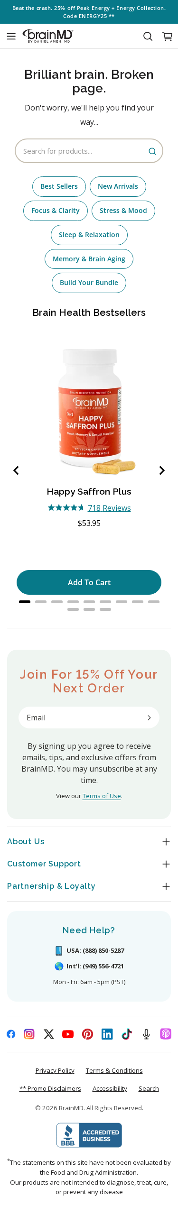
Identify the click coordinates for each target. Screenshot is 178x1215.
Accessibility (110, 1088)
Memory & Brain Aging (89, 258)
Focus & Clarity (55, 210)
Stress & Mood (123, 210)
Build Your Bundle (89, 282)
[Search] (147, 36)
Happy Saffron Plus (89, 491)
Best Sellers (59, 186)
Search (149, 1088)
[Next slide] (161, 470)
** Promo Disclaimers (50, 1088)
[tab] (24, 601)
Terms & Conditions (114, 1070)
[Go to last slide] (16, 470)
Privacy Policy (55, 1070)
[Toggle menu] (10, 36)
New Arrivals (118, 186)
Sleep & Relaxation (89, 234)
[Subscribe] (149, 717)
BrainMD (71, 1108)
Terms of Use (102, 796)
